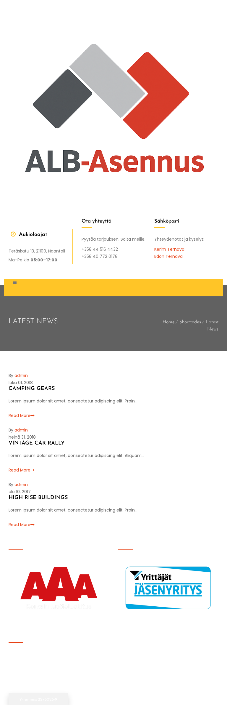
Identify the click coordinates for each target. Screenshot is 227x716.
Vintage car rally (37, 443)
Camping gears (32, 388)
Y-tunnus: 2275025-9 (38, 699)
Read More (19, 415)
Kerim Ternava (169, 249)
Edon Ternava (168, 256)
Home (169, 322)
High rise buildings (38, 498)
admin (21, 375)
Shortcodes (190, 322)
